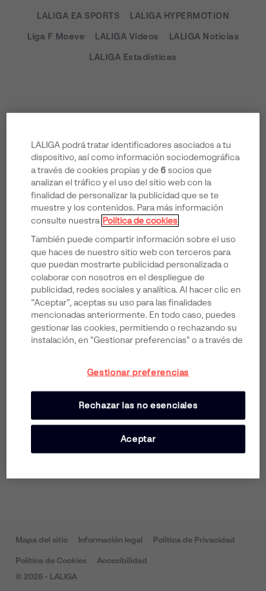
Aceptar (138, 439)
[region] (132, 295)
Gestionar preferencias (138, 372)
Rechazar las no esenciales (138, 405)
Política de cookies (140, 220)
